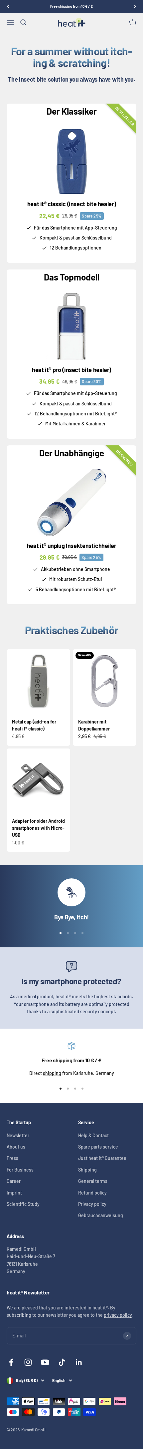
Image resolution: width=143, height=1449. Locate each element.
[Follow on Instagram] (28, 1362)
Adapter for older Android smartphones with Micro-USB (38, 828)
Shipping (87, 1170)
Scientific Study (23, 1204)
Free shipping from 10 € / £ (71, 6)
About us (16, 1147)
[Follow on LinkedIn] (78, 1362)
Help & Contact (93, 1135)
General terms (92, 1181)
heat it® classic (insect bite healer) (71, 204)
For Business (20, 1170)
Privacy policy (92, 1204)
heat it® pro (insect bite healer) (71, 369)
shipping (52, 1073)
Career (14, 1181)
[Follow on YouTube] (45, 1362)
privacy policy (118, 1315)
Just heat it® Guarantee (102, 1158)
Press (12, 1158)
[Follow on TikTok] (62, 1362)
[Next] (135, 6)
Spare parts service (98, 1147)
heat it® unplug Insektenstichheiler (71, 545)
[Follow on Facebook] (11, 1362)
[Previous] (8, 6)
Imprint (14, 1193)
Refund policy (92, 1193)
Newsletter (18, 1135)
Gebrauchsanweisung (100, 1215)
